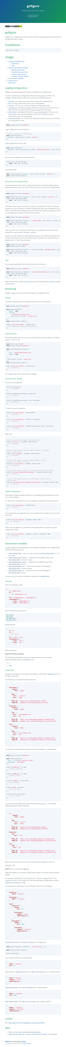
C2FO (24, 1041)
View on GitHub (33, 16)
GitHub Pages (27, 1043)
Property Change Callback (20, 76)
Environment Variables (16, 78)
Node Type (11, 83)
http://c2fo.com (19, 1034)
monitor (11, 106)
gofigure (8, 1041)
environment (12, 112)
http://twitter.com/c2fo (39, 1034)
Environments (13, 81)
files (9, 103)
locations (11, 101)
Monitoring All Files (18, 70)
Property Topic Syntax (19, 74)
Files (13, 66)
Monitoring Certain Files (20, 72)
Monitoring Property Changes (18, 68)
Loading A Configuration (16, 61)
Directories (15, 64)
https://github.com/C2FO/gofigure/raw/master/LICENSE (26, 1023)
